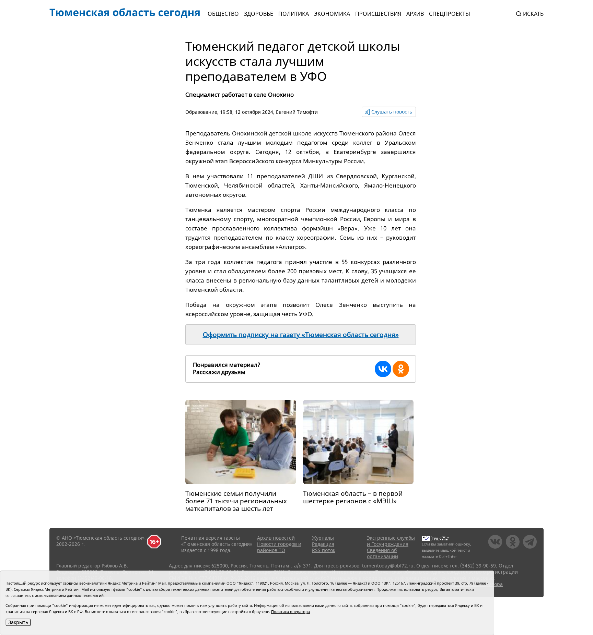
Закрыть (18, 622)
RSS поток (323, 550)
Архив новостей (276, 538)
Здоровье (258, 13)
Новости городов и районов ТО (279, 547)
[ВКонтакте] (383, 369)
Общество (223, 13)
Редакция (323, 544)
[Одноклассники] (401, 369)
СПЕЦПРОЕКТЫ (449, 13)
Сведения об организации (382, 553)
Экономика (332, 13)
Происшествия (378, 13)
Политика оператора (290, 611)
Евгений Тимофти (297, 112)
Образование (201, 112)
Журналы (323, 538)
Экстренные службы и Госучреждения (391, 541)
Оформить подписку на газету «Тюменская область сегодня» (301, 334)
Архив (415, 13)
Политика (293, 13)
